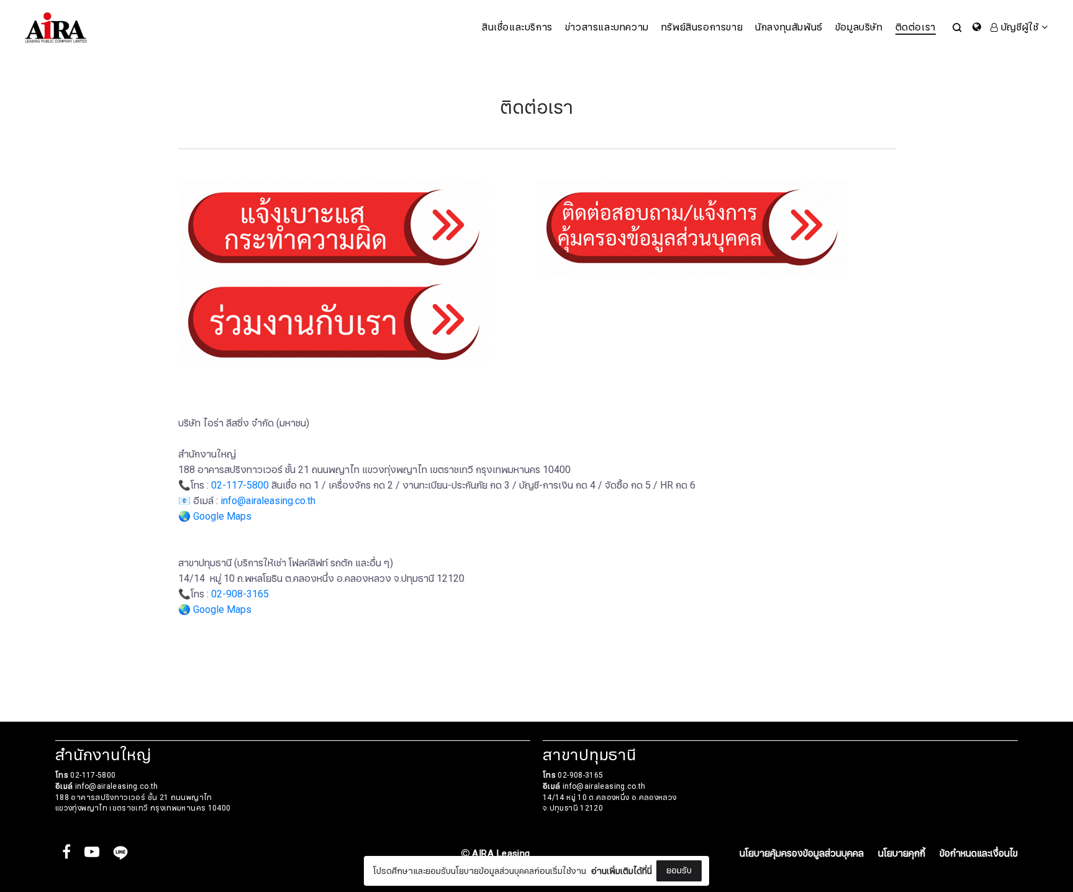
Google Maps (222, 516)
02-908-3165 (240, 594)
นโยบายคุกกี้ (901, 853)
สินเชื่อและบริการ (517, 27)
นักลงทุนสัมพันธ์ (789, 27)
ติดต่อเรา (915, 27)
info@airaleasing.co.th (267, 501)
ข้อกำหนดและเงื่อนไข (978, 853)
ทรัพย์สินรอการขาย (702, 27)
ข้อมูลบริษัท (859, 27)
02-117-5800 (240, 485)
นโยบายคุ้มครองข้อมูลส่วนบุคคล (802, 853)
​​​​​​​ (692, 226)
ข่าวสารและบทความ (607, 27)
